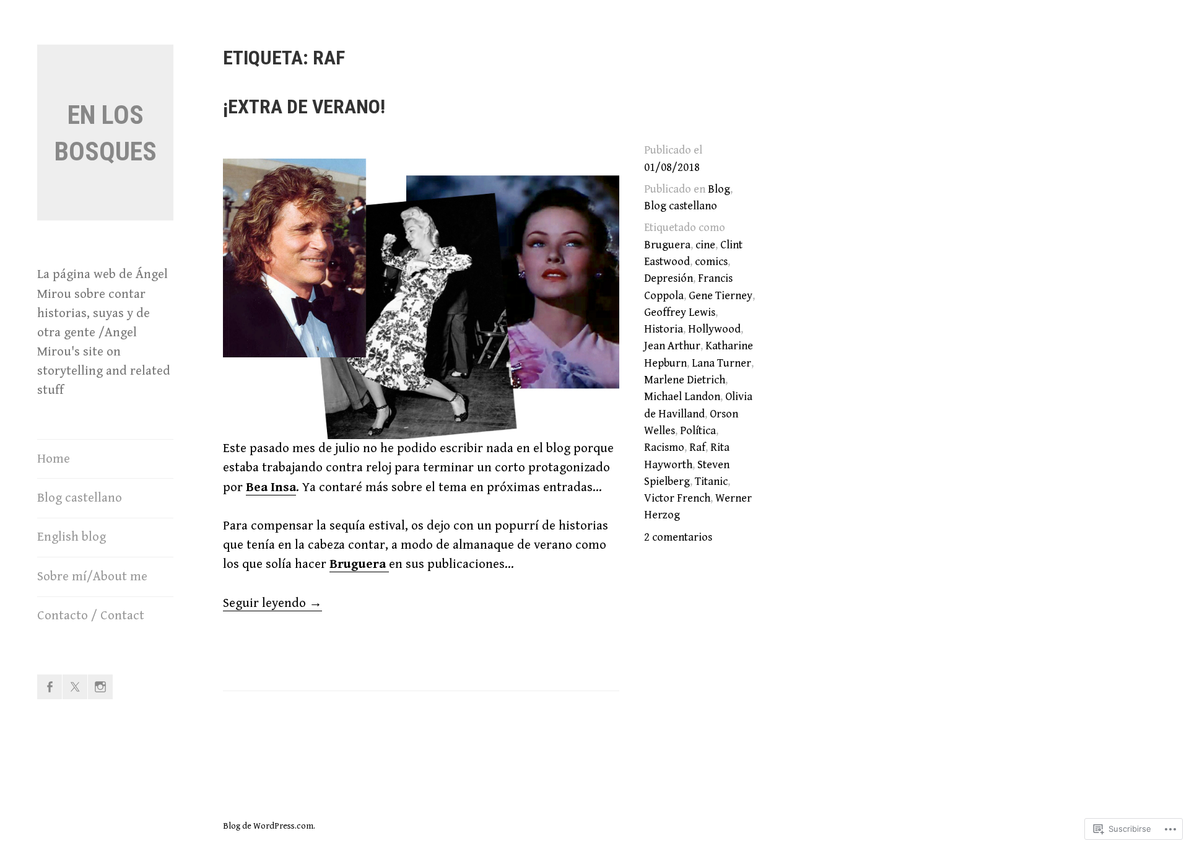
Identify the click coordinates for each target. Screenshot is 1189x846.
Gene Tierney (720, 295)
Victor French (677, 498)
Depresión (668, 278)
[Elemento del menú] (49, 686)
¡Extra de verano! (304, 106)
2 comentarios (678, 537)
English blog (71, 537)
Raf (697, 447)
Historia (663, 329)
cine (705, 244)
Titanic (711, 481)
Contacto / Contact (90, 615)
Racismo (664, 447)
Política (698, 430)
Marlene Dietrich (684, 379)
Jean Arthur (672, 345)
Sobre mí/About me (92, 576)
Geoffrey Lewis (679, 312)
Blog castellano (79, 498)
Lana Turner (721, 363)
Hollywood (714, 329)
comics (711, 261)
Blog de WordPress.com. (269, 826)
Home (53, 458)
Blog (719, 189)
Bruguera (667, 244)
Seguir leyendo (272, 603)
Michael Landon (682, 396)
